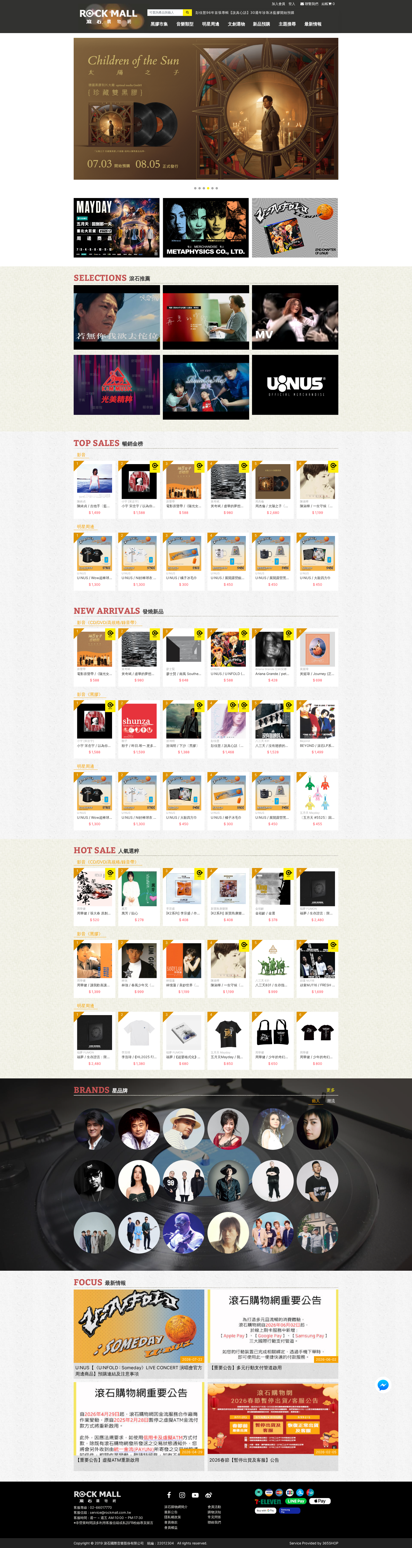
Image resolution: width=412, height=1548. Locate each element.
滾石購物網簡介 (176, 1507)
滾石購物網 (108, 17)
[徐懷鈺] (317, 1129)
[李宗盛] (184, 1233)
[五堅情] (94, 1233)
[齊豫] (228, 1129)
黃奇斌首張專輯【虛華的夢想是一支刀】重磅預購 (235, 12)
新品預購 (261, 23)
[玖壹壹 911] (317, 1233)
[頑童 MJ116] (184, 1181)
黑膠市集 (159, 23)
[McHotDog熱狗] (94, 1181)
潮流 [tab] (331, 1100)
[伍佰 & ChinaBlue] (228, 1233)
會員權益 (171, 1527)
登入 (291, 4)
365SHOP (330, 1543)
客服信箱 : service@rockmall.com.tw (102, 1512)
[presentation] (69, 493)
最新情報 (313, 23)
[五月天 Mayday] (273, 1233)
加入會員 (278, 4)
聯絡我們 (214, 1522)
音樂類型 (185, 23)
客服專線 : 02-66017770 (93, 1507)
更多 (330, 1090)
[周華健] (94, 1129)
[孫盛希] (139, 1181)
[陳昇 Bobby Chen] (139, 1129)
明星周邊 (210, 23)
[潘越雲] (273, 1129)
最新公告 (171, 1512)
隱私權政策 (172, 1517)
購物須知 (214, 1512)
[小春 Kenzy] (228, 1181)
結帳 (328, 4)
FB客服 (383, 1385)
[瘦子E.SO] (317, 1181)
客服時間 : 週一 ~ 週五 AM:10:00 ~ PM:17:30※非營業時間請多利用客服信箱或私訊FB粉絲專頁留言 (113, 1520)
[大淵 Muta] (273, 1181)
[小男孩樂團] (139, 1233)
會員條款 (171, 1522)
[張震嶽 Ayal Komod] (184, 1129)
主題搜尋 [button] (287, 23)
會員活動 (214, 1507)
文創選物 (236, 23)
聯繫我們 (311, 4)
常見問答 (214, 1517)
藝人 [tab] (316, 1100)
